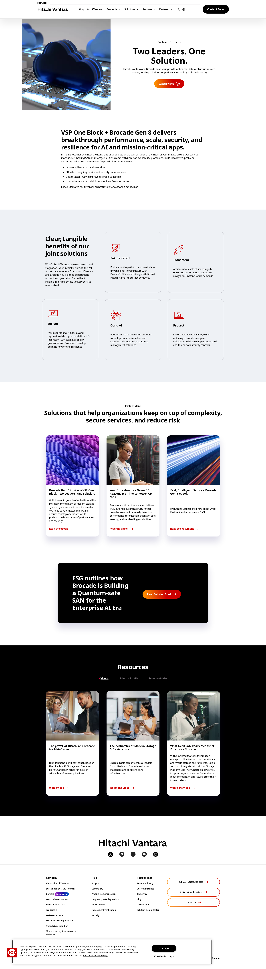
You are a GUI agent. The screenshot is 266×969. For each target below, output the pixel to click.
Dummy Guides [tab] (158, 678)
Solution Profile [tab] (129, 678)
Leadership (51, 909)
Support (95, 883)
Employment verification (103, 909)
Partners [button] (164, 9)
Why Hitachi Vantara (90, 9)
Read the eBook (58, 528)
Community (97, 888)
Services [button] (147, 9)
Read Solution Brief (159, 594)
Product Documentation (103, 893)
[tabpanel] (133, 743)
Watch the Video (119, 787)
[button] (177, 9)
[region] (112, 951)
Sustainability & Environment (60, 888)
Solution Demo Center (148, 909)
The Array (142, 893)
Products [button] (112, 9)
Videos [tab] (104, 678)
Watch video (56, 787)
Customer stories (145, 888)
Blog (139, 899)
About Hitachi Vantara (57, 883)
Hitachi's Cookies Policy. (95, 955)
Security (95, 915)
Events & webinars (55, 904)
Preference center (55, 915)
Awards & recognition (57, 925)
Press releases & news (57, 899)
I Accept (164, 948)
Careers (50, 893)
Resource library (145, 883)
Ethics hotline (98, 904)
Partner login (143, 904)
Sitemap (216, 958)
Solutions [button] (129, 9)
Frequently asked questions (105, 899)
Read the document (182, 528)
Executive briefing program (60, 920)
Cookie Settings (164, 956)
